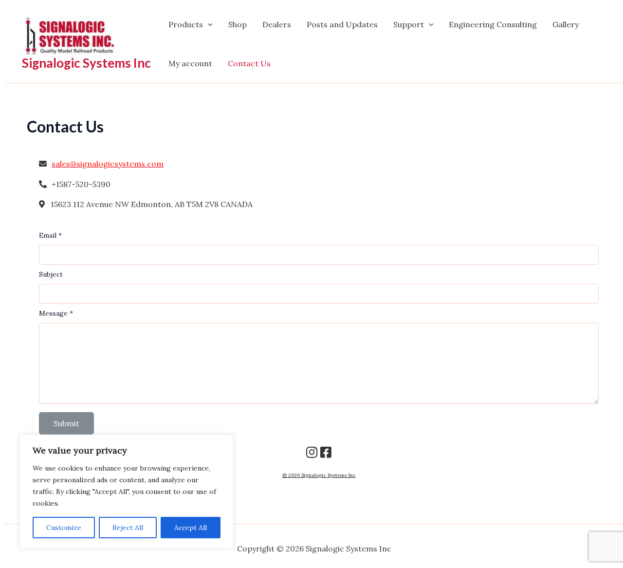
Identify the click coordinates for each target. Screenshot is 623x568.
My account (190, 63)
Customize (63, 527)
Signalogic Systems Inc (86, 63)
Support (408, 24)
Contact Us (249, 63)
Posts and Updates (342, 24)
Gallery (565, 24)
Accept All (190, 527)
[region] (126, 492)
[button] (208, 24)
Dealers (276, 24)
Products (185, 24)
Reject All (127, 527)
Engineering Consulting (493, 24)
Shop (237, 24)
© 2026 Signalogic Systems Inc (319, 475)
